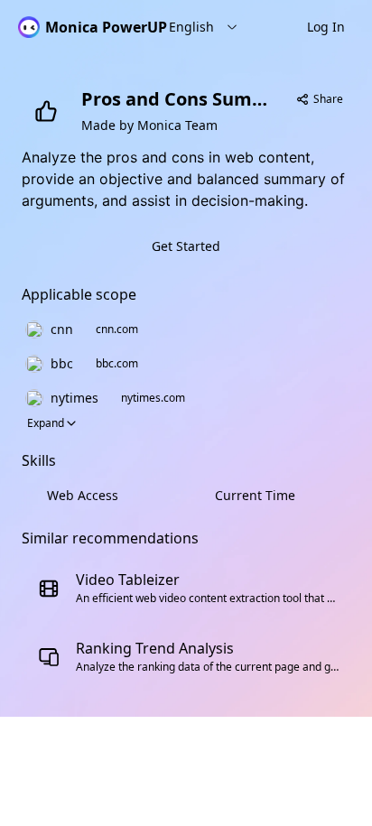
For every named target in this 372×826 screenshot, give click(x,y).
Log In (326, 26)
